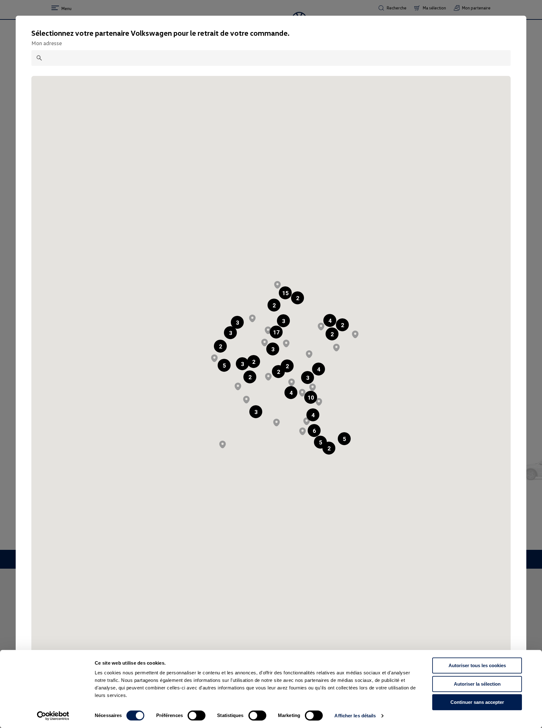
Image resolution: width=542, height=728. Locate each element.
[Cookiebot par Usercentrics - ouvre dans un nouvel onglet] (53, 715)
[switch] (196, 715)
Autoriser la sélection (477, 684)
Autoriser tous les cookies (477, 665)
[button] (274, 305)
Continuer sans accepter (477, 702)
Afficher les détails (355, 715)
